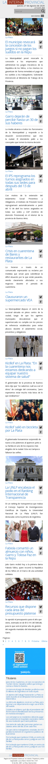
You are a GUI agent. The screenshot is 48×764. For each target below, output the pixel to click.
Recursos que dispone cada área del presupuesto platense (20, 609)
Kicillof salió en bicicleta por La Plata (21, 429)
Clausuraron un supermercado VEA (18, 298)
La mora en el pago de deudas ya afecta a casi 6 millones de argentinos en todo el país (25, 690)
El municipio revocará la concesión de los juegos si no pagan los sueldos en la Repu (20, 47)
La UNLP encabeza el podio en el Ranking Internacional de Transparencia (20, 492)
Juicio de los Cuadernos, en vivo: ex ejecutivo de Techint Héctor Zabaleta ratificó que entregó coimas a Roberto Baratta (25, 684)
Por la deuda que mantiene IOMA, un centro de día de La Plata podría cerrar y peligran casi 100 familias (25, 739)
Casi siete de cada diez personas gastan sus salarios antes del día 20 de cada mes (24, 725)
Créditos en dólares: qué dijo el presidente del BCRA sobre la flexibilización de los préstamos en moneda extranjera (24, 712)
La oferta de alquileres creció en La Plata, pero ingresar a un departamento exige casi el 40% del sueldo (25, 704)
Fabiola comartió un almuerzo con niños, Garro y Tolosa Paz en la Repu (20, 553)
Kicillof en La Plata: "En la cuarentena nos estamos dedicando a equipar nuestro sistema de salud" (21, 370)
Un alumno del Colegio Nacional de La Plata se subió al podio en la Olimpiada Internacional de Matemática (24, 697)
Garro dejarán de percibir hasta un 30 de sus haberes (21, 119)
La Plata (9, 37)
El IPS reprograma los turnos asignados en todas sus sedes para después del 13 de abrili (20, 182)
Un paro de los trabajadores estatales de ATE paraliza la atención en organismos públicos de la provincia (25, 732)
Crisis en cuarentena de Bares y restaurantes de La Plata (19, 256)
